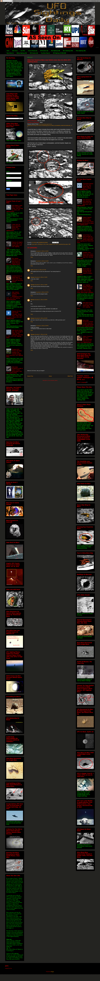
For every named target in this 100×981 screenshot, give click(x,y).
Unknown (33, 277)
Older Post (70, 376)
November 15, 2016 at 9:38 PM (41, 299)
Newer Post (30, 376)
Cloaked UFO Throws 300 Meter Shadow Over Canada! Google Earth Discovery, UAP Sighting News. (14, 353)
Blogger (52, 971)
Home (8, 50)
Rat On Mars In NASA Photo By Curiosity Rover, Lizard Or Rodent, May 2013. (84, 271)
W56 (69, 244)
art (42, 244)
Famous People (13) (32, 50)
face (45, 244)
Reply (32, 257)
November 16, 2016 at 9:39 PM (42, 325)
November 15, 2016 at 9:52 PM (41, 318)
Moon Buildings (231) (68, 50)
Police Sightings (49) (81, 50)
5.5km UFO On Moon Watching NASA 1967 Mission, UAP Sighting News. (13, 227)
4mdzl (32, 269)
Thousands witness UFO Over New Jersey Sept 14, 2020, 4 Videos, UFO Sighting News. (85, 186)
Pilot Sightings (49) (55, 50)
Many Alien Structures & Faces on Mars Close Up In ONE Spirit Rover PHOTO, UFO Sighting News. (85, 323)
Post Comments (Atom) (52, 380)
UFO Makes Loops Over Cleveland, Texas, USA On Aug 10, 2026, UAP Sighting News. (14, 208)
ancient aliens (34, 244)
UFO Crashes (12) (34, 53)
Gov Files (23, 50)
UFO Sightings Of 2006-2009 (59, 53)
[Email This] (53, 242)
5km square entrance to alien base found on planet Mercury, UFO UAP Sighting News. (13, 261)
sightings (51, 244)
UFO (54, 244)
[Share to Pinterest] (58, 242)
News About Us (10, 53)
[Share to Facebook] (56, 242)
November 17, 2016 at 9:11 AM (41, 334)
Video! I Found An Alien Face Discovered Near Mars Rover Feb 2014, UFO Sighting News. (84, 339)
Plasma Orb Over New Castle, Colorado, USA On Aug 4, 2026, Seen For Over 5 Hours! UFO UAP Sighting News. (14, 315)
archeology (40, 244)
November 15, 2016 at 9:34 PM (42, 292)
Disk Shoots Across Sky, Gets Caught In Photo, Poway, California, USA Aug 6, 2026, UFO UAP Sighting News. (14, 334)
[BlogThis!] (54, 242)
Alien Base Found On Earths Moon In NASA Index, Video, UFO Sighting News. (85, 305)
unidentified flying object (63, 244)
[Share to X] (55, 242)
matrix (47, 244)
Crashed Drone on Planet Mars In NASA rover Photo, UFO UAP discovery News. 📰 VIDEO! (14, 278)
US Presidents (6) (44, 50)
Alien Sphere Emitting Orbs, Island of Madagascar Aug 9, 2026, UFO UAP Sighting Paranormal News (14, 296)
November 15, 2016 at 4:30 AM (42, 251)
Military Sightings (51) (22, 53)
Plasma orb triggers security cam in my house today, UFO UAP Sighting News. (14, 245)
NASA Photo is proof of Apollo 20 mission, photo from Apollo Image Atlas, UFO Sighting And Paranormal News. (85, 238)
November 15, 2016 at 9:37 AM (40, 269)
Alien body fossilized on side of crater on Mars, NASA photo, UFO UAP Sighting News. (14, 370)
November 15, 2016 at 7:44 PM (41, 284)
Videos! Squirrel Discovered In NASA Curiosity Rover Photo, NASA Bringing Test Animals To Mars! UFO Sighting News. (85, 221)
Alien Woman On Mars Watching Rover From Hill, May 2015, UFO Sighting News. (84, 202)
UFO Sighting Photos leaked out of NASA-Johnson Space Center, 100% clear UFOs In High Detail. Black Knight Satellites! (85, 288)
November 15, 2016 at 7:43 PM (41, 277)
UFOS (57, 244)
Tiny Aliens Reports (45, 53)
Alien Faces (15, 50)
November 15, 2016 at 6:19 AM (42, 261)
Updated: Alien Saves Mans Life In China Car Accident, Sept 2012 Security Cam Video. (85, 255)
